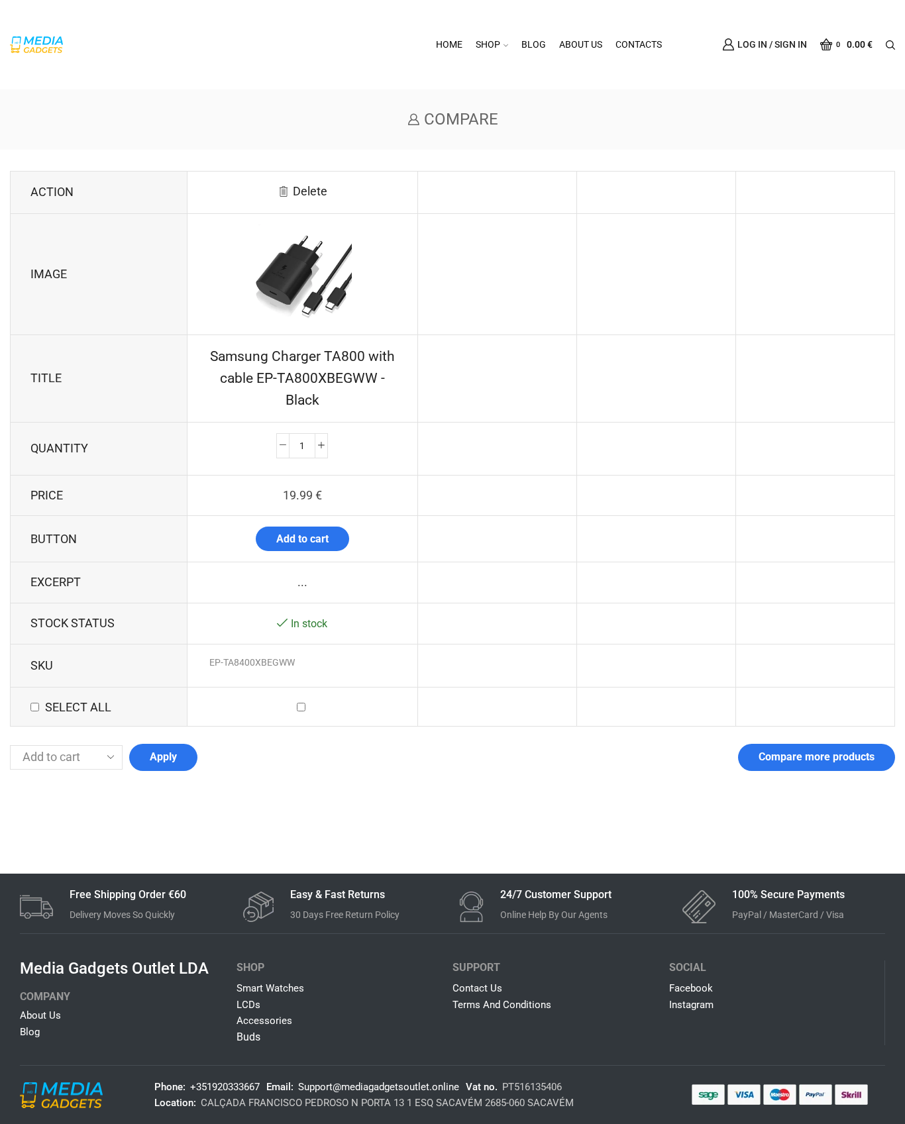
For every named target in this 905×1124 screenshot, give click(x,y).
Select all (78, 707)
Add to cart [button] (302, 539)
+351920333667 (225, 1087)
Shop (488, 44)
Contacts (638, 44)
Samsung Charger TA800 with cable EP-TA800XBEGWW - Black (302, 378)
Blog (533, 44)
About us (580, 44)
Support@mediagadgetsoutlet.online (378, 1087)
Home (449, 44)
